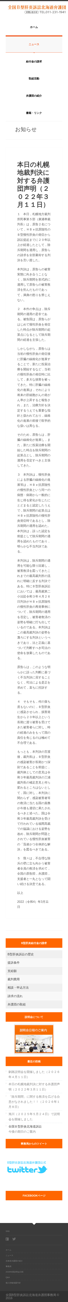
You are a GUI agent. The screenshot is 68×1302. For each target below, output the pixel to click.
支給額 (12, 971)
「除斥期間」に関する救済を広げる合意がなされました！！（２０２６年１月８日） (34, 1101)
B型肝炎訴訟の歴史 (21, 954)
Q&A (8, 1277)
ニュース (34, 44)
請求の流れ (15, 996)
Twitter (14, 1239)
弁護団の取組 (17, 1004)
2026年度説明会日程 (14, 1272)
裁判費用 (14, 979)
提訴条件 (14, 962)
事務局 (8, 1266)
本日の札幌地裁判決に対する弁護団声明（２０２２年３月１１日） (34, 1087)
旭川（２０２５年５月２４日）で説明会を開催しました (34, 1116)
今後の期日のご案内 (25, 1129)
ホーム (34, 27)
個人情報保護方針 (13, 1283)
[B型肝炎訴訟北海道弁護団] (34, 9)
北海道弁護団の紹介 (14, 1261)
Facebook (7, 1239)
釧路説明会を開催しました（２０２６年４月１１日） (34, 1074)
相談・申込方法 (18, 987)
